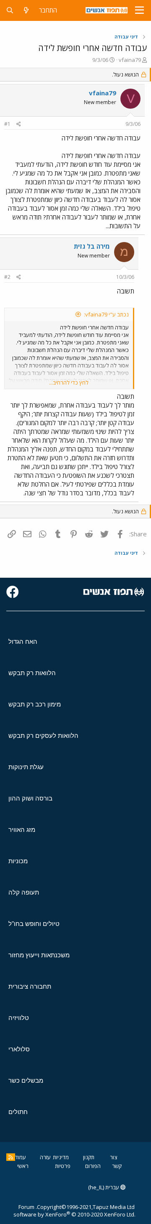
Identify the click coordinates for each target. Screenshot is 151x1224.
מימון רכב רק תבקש (34, 704)
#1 (7, 124)
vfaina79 (130, 60)
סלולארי (19, 1049)
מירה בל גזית (92, 246)
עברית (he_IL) (104, 1187)
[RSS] (10, 1157)
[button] (139, 10)
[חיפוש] (10, 10)
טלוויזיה (18, 1017)
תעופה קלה (23, 892)
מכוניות (18, 860)
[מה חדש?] (26, 10)
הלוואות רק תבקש (32, 672)
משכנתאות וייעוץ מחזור (39, 955)
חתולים (18, 1111)
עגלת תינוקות (26, 766)
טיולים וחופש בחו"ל (34, 923)
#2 (7, 276)
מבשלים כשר (25, 1080)
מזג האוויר (21, 829)
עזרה (45, 1157)
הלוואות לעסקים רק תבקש (43, 735)
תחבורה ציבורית (29, 986)
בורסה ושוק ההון (30, 798)
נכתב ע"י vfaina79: (106, 314)
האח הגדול (22, 641)
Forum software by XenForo (74, 1210)
